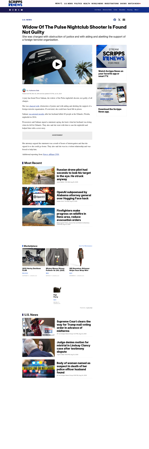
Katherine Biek (34, 90)
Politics (78, 4)
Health (86, 4)
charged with (34, 106)
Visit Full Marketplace (85, 246)
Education (122, 10)
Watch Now (133, 4)
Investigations (112, 4)
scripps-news (16, 10)
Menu (58, 3)
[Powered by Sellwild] (89, 308)
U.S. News (68, 4)
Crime (115, 10)
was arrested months (36, 114)
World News (97, 4)
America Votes (107, 10)
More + (137, 10)
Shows (123, 4)
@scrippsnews (22, 10)
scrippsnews (10, 10)
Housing (129, 10)
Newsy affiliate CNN (51, 154)
